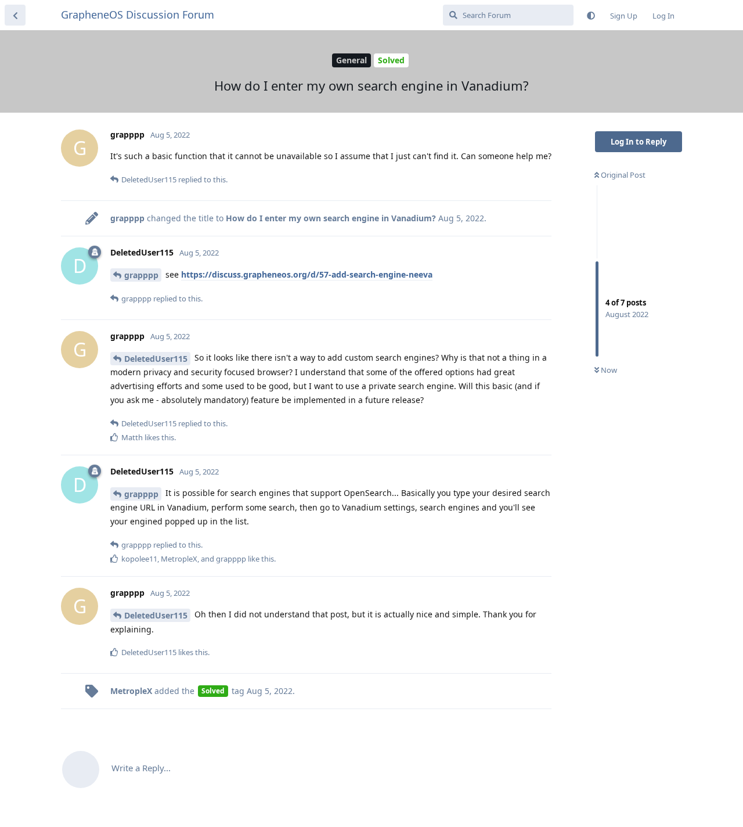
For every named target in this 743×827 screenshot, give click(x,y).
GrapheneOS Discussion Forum (137, 14)
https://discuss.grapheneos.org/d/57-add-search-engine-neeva (306, 274)
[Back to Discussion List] (15, 15)
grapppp (141, 275)
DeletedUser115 (155, 358)
